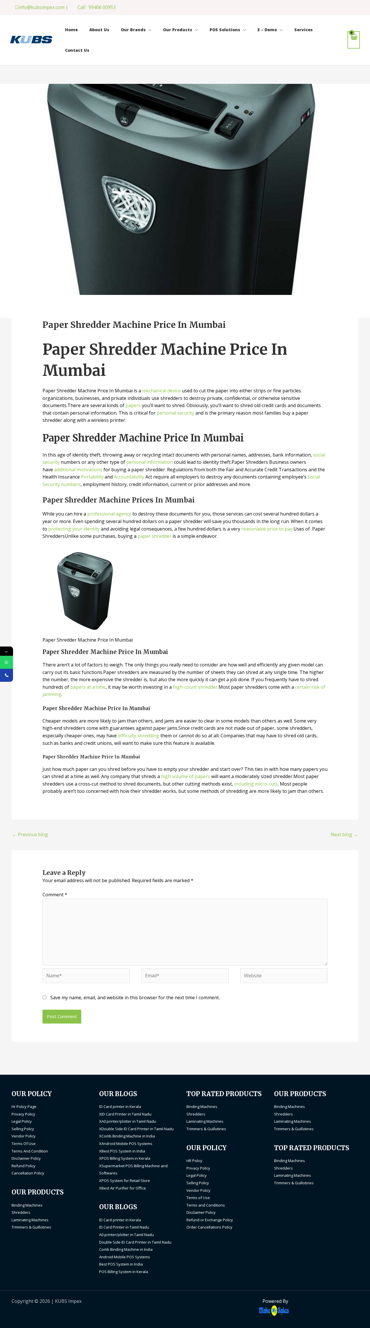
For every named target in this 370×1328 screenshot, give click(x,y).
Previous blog (30, 834)
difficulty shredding (138, 735)
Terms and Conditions (205, 1205)
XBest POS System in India (122, 1151)
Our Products (177, 29)
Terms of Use (198, 1197)
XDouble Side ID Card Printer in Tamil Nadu (136, 1128)
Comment (54, 894)
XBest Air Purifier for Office (122, 1188)
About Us (99, 29)
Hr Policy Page (24, 1106)
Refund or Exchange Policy (209, 1219)
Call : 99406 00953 (96, 7)
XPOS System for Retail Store (124, 1180)
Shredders (21, 1212)
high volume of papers (185, 776)
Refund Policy (24, 1165)
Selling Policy (23, 1128)
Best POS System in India (121, 1264)
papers (133, 405)
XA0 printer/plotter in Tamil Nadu (127, 1121)
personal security (175, 413)
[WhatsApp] (6, 662)
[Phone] (6, 675)
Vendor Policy (24, 1136)
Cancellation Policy (28, 1173)
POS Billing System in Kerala (123, 1271)
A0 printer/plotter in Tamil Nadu (126, 1234)
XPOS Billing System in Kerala (124, 1158)
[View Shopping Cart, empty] (353, 39)
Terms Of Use (24, 1143)
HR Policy (194, 1160)
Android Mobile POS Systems (124, 1256)
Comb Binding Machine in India (126, 1249)
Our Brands (133, 29)
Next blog (344, 834)
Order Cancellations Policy (209, 1227)
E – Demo (267, 29)
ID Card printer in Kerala (120, 1106)
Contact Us (77, 50)
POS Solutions (225, 29)
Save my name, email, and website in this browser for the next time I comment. (135, 997)
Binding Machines (27, 1205)
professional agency (109, 514)
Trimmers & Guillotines (31, 1227)
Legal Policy (22, 1121)
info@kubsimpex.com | (43, 7)
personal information (149, 462)
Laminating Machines (30, 1219)
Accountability (129, 477)
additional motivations (78, 469)
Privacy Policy (23, 1114)
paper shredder (154, 536)
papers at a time (88, 687)
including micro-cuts (255, 784)
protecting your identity (74, 529)
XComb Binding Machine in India (127, 1136)
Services (303, 29)
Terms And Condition (30, 1151)
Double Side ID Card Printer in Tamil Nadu (135, 1242)
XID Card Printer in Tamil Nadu (125, 1114)
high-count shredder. (195, 687)
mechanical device (161, 390)
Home (71, 29)
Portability (93, 477)
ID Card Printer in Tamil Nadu (124, 1227)
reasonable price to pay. (267, 529)
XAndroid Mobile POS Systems (125, 1143)
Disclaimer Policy (26, 1158)
